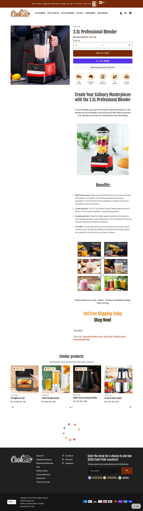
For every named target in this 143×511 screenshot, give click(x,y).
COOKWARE (40, 13)
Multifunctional (120, 336)
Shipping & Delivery (44, 459)
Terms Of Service (43, 474)
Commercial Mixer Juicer (93, 336)
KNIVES (80, 13)
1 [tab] (70, 407)
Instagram (69, 463)
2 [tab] (72, 407)
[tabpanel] (25, 384)
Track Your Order (43, 482)
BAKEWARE (90, 13)
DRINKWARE (102, 13)
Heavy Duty (108, 336)
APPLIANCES (53, 13)
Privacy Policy (42, 470)
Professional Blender (81, 339)
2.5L (80, 336)
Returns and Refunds (44, 463)
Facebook (69, 456)
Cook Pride (31, 498)
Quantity (76, 40)
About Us (40, 456)
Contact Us (40, 478)
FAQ (38, 467)
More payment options (103, 67)
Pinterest (69, 459)
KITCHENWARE (67, 13)
